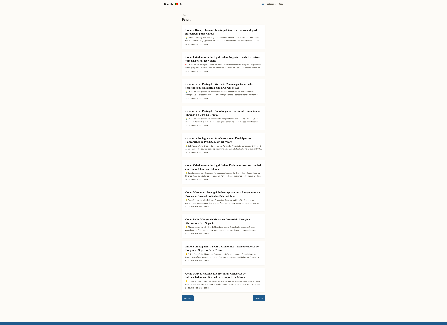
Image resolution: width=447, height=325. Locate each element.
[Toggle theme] (181, 4)
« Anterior (187, 298)
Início (184, 15)
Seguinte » (259, 298)
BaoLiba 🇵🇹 (171, 4)
